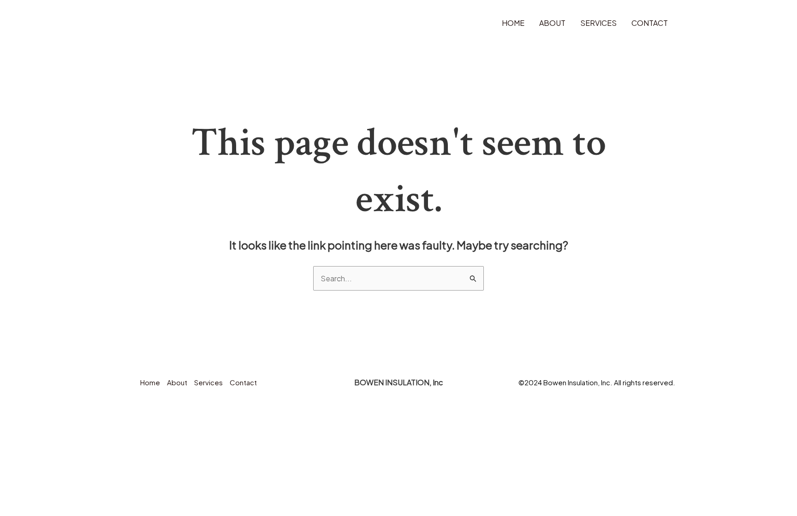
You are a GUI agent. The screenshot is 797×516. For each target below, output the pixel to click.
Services (598, 23)
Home (513, 23)
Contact (649, 23)
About (552, 23)
